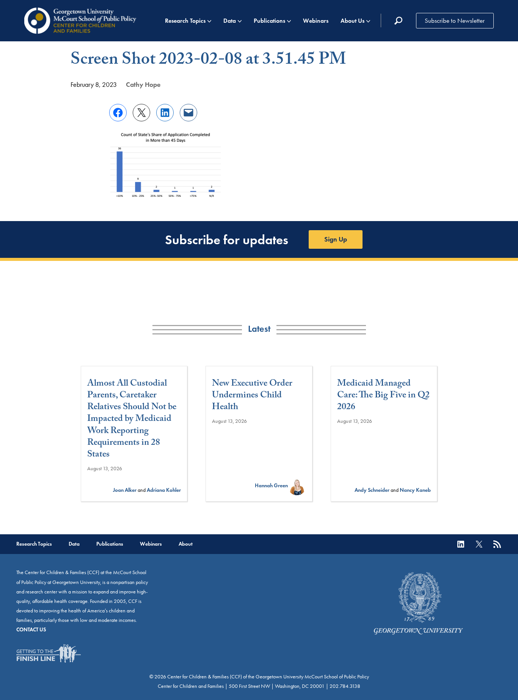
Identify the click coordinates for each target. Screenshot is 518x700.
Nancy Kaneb (415, 490)
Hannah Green (271, 485)
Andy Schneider (372, 490)
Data (229, 20)
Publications (269, 20)
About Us (352, 20)
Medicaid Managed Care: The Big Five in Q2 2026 (383, 396)
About (186, 544)
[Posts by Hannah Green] (297, 485)
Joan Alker (125, 490)
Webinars (315, 20)
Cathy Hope (143, 84)
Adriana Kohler (164, 490)
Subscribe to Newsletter (455, 20)
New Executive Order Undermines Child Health (252, 396)
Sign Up (335, 239)
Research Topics (185, 20)
